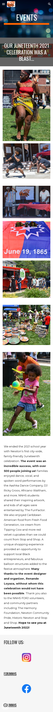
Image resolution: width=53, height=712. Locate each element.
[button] (3, 4)
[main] (26, 19)
